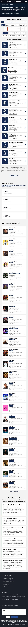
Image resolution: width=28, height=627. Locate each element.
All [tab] (2, 22)
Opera (24, 35)
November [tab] (17, 25)
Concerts (12, 32)
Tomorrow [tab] (17, 22)
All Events (5, 32)
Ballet (19, 35)
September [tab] (8, 25)
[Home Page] (14, 2)
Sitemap (12, 624)
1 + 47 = (3, 617)
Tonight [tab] (11, 22)
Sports (23, 32)
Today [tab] (6, 22)
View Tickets (25, 43)
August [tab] (3, 25)
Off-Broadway (12, 35)
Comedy (17, 32)
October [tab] (12, 25)
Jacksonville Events (5, 4)
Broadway (5, 35)
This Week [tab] (23, 22)
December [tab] (22, 25)
